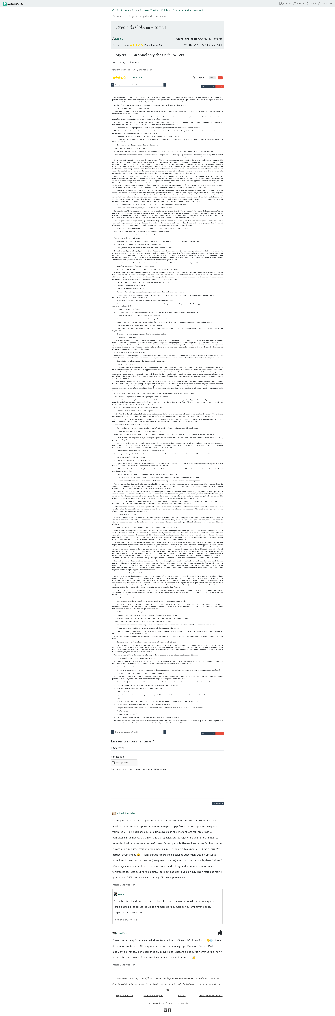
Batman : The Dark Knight (154, 10)
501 (213, 78)
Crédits (211, 995)
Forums (300, 3)
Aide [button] (311, 3)
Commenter (219, 804)
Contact (182, 995)
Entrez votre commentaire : (139, 769)
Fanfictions (123, 10)
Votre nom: (117, 747)
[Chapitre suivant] (164, 85)
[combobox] (152, 3)
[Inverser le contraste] (210, 86)
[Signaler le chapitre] (222, 86)
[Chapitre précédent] (112, 85)
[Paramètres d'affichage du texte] (214, 86)
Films (134, 10)
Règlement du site (124, 995)
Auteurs (287, 3)
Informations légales (153, 995)
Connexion (326, 3)
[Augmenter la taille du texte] (207, 86)
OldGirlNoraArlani (126, 813)
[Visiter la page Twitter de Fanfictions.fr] (166, 1011)
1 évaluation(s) (134, 77)
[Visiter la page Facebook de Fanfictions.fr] (169, 1011)
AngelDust (122, 933)
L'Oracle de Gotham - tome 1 (187, 10)
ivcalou (119, 38)
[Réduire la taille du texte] (203, 86)
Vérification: (117, 756)
